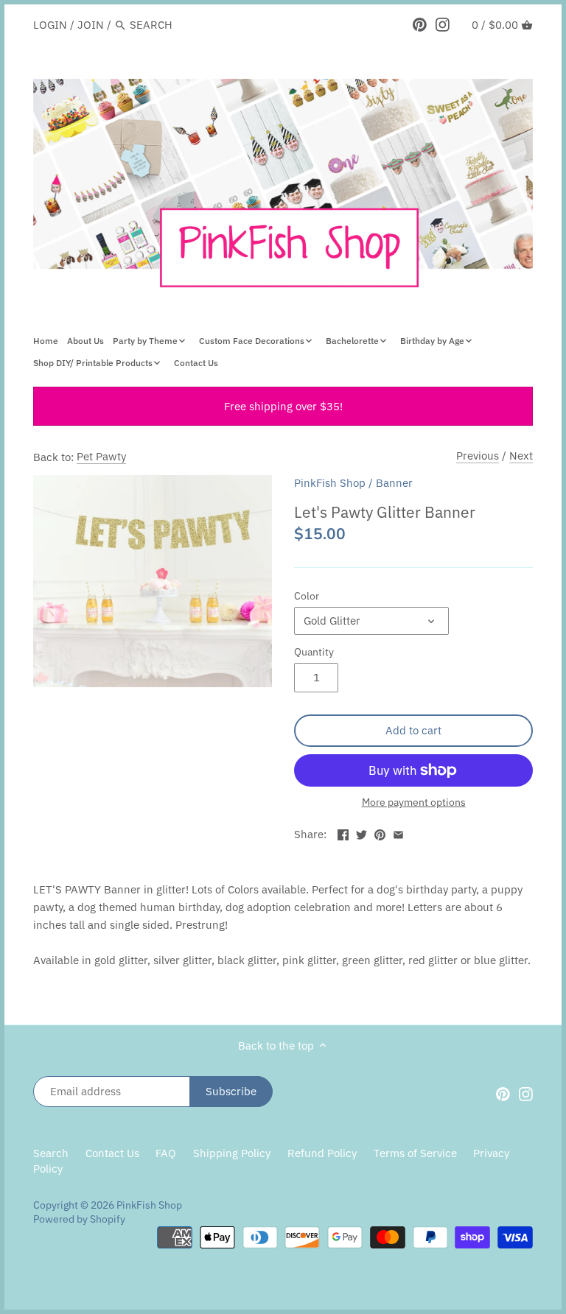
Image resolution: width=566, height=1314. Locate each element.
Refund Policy (322, 1153)
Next (521, 456)
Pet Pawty (101, 456)
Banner (394, 483)
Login (50, 25)
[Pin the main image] (379, 833)
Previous (477, 456)
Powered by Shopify (79, 1219)
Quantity (314, 652)
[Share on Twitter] (361, 833)
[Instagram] (443, 24)
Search (51, 1153)
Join (90, 25)
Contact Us (112, 1153)
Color (306, 596)
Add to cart (413, 730)
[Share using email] (398, 833)
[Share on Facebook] (343, 833)
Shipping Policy (231, 1153)
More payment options (414, 802)
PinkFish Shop (330, 483)
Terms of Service (415, 1153)
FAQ (166, 1153)
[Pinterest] (420, 24)
